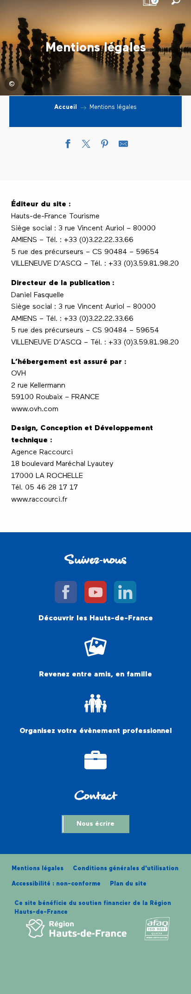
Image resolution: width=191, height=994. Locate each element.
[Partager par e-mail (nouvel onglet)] (123, 146)
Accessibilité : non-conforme (56, 884)
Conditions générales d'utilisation (125, 869)
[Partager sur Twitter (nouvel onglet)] (86, 146)
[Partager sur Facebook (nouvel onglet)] (67, 146)
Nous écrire (95, 824)
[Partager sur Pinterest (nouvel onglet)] (104, 146)
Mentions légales (38, 869)
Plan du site (128, 884)
